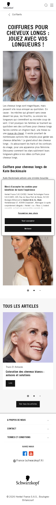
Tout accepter (28, 221)
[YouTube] (31, 453)
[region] (28, 208)
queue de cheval (15, 133)
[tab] (28, 290)
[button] (28, 420)
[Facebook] (25, 453)
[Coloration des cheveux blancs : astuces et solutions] (28, 351)
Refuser (28, 229)
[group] (28, 356)
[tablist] (28, 290)
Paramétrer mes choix (28, 213)
